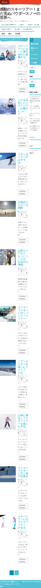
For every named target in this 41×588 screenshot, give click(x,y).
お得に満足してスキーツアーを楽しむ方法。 (23, 420)
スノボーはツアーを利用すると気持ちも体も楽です (35, 100)
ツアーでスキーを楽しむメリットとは (23, 366)
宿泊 (3, 34)
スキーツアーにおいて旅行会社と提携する (23, 51)
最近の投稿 (34, 44)
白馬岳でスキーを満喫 (23, 205)
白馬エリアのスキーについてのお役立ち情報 (23, 257)
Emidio (21, 60)
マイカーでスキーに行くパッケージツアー (23, 313)
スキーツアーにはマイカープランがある (23, 522)
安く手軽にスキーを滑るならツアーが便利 (35, 128)
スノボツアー (28, 29)
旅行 (10, 34)
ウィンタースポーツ (9, 25)
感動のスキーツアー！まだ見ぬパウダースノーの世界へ (20, 13)
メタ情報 (34, 63)
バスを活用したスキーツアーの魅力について (23, 107)
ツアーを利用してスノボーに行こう (35, 108)
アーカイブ (34, 54)
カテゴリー (34, 58)
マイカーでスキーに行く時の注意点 (23, 472)
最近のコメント (34, 49)
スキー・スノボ (33, 25)
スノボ (17, 29)
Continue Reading (22, 90)
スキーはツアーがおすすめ (23, 158)
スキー (21, 25)
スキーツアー (6, 29)
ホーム (4, 2)
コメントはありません (23, 67)
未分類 (17, 34)
